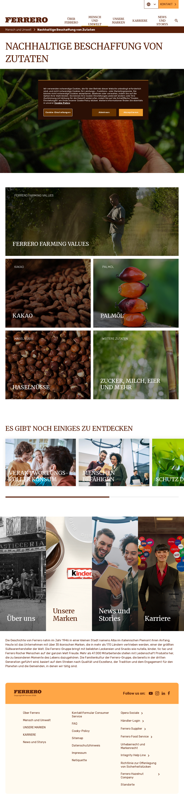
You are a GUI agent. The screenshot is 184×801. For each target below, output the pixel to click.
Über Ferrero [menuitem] (71, 20)
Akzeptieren (131, 112)
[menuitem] (132, 713)
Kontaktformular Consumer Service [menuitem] (90, 714)
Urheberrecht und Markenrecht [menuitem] (133, 746)
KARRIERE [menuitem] (139, 20)
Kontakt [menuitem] (166, 4)
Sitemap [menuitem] (77, 738)
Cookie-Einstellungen (57, 112)
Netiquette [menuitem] (79, 760)
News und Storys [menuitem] (162, 20)
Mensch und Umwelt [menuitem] (95, 20)
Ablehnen (104, 112)
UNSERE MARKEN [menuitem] (118, 20)
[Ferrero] (26, 20)
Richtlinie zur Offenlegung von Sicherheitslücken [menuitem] (138, 764)
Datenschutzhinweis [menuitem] (86, 745)
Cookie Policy (62, 103)
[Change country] (151, 4)
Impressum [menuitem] (79, 753)
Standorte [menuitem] (128, 784)
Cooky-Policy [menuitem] (81, 731)
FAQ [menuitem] (74, 723)
